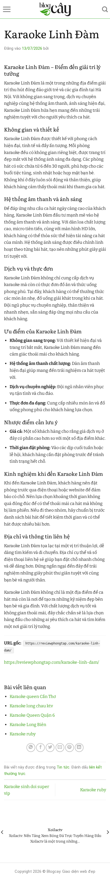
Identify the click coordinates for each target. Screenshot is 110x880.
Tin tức (63, 767)
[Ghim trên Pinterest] (69, 747)
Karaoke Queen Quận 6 (32, 715)
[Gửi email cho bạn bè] (60, 747)
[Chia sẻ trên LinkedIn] (79, 747)
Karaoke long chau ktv (31, 705)
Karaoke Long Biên (28, 724)
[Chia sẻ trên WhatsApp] (30, 747)
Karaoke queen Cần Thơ (33, 696)
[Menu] (6, 9)
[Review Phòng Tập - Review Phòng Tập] (55, 9)
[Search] (105, 9)
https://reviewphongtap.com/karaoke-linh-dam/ (51, 662)
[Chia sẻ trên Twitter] (50, 747)
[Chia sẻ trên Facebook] (40, 747)
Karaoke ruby (23, 733)
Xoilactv (55, 829)
